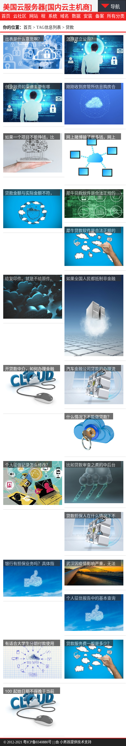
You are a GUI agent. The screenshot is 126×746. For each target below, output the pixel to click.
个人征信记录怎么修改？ (27, 464)
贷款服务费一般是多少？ (88, 643)
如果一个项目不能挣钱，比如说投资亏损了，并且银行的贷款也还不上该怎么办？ (29, 137)
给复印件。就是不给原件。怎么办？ (29, 278)
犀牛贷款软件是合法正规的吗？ (90, 193)
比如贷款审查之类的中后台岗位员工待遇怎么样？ (90, 465)
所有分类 (116, 16)
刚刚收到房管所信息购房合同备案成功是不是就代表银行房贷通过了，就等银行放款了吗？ (90, 86)
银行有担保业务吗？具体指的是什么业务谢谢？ (29, 563)
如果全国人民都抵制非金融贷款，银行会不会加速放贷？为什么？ (90, 278)
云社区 (19, 16)
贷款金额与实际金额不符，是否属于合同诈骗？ (29, 193)
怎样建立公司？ (80, 39)
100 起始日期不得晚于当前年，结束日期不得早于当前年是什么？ (29, 691)
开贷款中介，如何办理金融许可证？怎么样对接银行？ (29, 369)
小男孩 (65, 742)
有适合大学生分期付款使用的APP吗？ (29, 643)
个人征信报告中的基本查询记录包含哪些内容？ (90, 598)
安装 (88, 16)
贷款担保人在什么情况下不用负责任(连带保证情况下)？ (92, 516)
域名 (64, 16)
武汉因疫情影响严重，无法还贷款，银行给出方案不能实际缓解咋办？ (90, 563)
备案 (99, 16)
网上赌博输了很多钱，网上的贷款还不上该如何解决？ (90, 137)
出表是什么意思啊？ (23, 39)
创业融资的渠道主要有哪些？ (27, 86)
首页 (5, 16)
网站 (33, 16)
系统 (52, 16)
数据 (76, 16)
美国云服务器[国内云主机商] (47, 7)
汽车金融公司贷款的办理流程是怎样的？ (90, 369)
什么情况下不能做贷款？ (88, 416)
